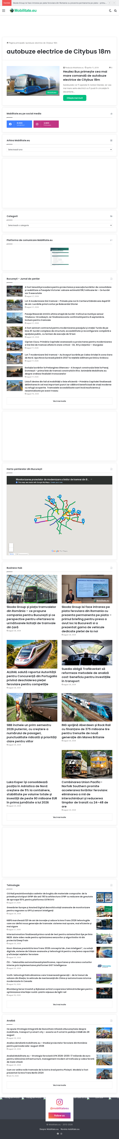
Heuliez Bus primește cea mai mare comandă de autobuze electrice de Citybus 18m (85, 76)
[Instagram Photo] (11, 1108)
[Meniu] (3, 11)
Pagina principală (16, 43)
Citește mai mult (75, 98)
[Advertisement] (59, 24)
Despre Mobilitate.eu (49, 1129)
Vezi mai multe (59, 401)
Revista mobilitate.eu (70, 1129)
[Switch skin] (110, 11)
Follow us (59, 1115)
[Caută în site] (115, 11)
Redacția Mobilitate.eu (74, 67)
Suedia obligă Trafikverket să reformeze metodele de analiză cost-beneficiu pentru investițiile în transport (86, 675)
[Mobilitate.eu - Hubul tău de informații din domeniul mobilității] (23, 10)
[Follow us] (59, 1103)
